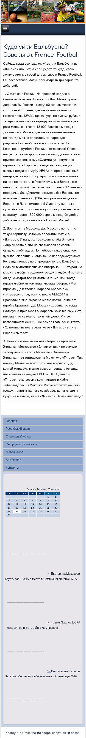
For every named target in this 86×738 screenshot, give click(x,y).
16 (56, 504)
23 (56, 508)
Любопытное (14, 452)
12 (24, 504)
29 (48, 511)
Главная (11, 421)
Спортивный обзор (18, 436)
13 (32, 504)
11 (17, 504)
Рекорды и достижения (21, 444)
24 (9, 511)
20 (32, 508)
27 (32, 511)
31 (9, 515)
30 (56, 511)
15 (48, 504)
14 (40, 504)
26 (24, 511)
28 (40, 511)
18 (17, 508)
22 (48, 508)
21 (40, 508)
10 (9, 504)
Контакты (12, 467)
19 (24, 508)
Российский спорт (18, 429)
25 (17, 511)
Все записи (13, 460)
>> (49, 574)
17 (9, 508)
